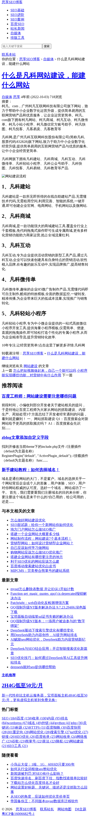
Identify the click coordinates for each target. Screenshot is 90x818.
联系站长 (47, 809)
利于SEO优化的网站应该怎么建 (34, 561)
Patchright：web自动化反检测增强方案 (39, 603)
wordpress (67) (17, 723)
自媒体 (15, 33)
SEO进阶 (17, 15)
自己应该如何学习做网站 (29, 548)
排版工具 (17, 38)
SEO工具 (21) (17, 746)
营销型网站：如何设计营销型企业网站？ (41, 543)
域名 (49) (35, 723)
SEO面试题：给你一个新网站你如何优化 (41, 525)
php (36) (77, 723)
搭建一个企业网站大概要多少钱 (34, 534)
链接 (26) (8, 736)
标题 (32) (22, 727)
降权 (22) (62, 741)
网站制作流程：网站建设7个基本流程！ (41, 538)
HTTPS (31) (37, 727)
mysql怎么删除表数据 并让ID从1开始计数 (42, 589)
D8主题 (80, 809)
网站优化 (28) (40, 732)
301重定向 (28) (18, 732)
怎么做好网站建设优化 (27, 520)
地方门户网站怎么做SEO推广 (33, 529)
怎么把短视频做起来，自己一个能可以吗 (44, 370)
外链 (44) (48, 723)
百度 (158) (24, 718)
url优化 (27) (79, 732)
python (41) (63, 723)
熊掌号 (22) (33, 741)
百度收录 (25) (46, 736)
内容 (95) (54, 718)
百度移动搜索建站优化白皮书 (33, 566)
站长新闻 (17, 28)
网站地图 (64, 809)
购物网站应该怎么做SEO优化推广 (36, 552)
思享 (16, 97)
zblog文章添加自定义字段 (25, 437)
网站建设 (31, 366)
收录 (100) (39, 718)
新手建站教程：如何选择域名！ (31, 469)
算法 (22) (49, 741)
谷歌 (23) (18, 741)
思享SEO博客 (12, 2)
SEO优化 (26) (25, 736)
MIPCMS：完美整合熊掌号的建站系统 (39, 570)
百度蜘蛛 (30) (56, 727)
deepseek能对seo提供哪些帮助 (33, 667)
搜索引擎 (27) (60, 732)
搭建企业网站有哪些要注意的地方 (36, 557)
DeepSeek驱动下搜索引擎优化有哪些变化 (42, 630)
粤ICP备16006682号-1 (18, 814)
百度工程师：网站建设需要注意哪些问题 (39, 396)
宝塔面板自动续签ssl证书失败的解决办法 (41, 616)
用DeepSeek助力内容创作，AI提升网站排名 (43, 635)
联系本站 (9, 54)
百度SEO (17, 24)
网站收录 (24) (66, 736)
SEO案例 (17, 19)
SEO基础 (17, 10)
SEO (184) (9, 718)
